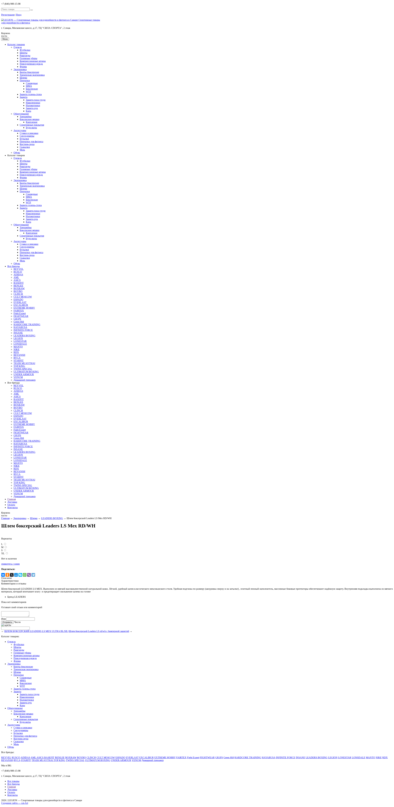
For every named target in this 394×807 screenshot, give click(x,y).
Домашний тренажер (25, 380)
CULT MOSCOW (23, 296)
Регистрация (7, 14)
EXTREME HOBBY (24, 308)
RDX (16, 352)
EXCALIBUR (21, 305)
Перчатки (25, 80)
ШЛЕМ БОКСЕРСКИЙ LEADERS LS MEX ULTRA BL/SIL (36, 631)
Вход (18, 14)
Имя (3, 619)
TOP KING (19, 366)
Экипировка (20, 69)
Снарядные (32, 83)
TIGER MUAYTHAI (24, 363)
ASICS (17, 280)
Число (17, 622)
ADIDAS (18, 274)
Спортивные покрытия (32, 125)
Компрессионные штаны (33, 61)
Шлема (23, 77)
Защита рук (32, 108)
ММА (29, 86)
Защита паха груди (36, 100)
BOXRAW (19, 288)
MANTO (18, 346)
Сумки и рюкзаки (29, 133)
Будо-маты (31, 127)
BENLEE (18, 285)
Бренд (10, 597)
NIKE (17, 349)
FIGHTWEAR (21, 316)
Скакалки (25, 147)
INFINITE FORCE (23, 330)
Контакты (12, 507)
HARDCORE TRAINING (27, 324)
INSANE (18, 332)
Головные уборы (28, 58)
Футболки (25, 50)
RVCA (17, 357)
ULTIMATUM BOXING (26, 371)
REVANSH (19, 355)
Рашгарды (25, 55)
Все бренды (13, 266)
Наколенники (33, 102)
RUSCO (18, 271)
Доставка (12, 502)
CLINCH (18, 294)
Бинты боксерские (29, 72)
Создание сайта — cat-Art (14, 803)
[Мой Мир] (16, 575)
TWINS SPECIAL (23, 369)
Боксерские (32, 88)
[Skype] (20, 575)
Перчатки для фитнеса (31, 141)
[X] (12, 575)
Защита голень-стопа (31, 94)
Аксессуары (20, 130)
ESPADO (18, 299)
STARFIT (19, 360)
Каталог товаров (16, 44)
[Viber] (29, 575)
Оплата (11, 504)
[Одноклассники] (7, 575)
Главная (11, 499)
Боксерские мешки (29, 119)
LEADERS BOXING (24, 335)
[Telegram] (33, 575)
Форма (23, 66)
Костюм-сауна (27, 144)
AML (16, 277)
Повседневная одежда (31, 64)
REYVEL (19, 269)
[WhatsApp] (24, 575)
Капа (28, 111)
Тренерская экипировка (32, 75)
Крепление (31, 122)
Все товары (13, 781)
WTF (28, 91)
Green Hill (19, 321)
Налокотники (33, 105)
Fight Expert (20, 313)
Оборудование (21, 113)
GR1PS (17, 319)
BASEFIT (19, 283)
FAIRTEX (19, 310)
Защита (23, 97)
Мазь (22, 149)
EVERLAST (20, 302)
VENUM (18, 377)
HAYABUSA (20, 327)
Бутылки (24, 138)
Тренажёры (26, 116)
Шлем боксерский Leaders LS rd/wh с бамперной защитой (98, 631)
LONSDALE (20, 344)
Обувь (17, 152)
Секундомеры (27, 136)
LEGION (18, 338)
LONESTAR (20, 341)
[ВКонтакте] (3, 575)
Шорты (23, 52)
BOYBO (18, 291)
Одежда (18, 47)
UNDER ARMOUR (24, 374)
